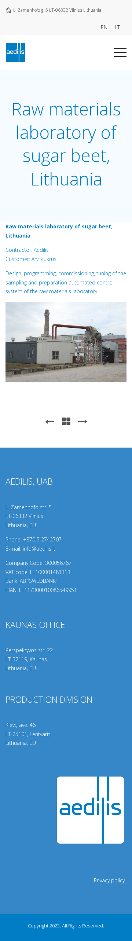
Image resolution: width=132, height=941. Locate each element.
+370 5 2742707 (42, 539)
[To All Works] (66, 421)
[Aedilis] (15, 51)
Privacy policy (109, 880)
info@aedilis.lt (39, 548)
